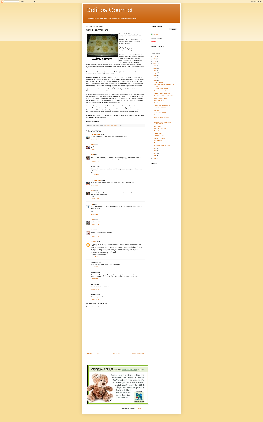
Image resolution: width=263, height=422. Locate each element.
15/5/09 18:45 (95, 139)
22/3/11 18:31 (95, 267)
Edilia (92, 190)
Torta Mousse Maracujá (160, 103)
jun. (155, 78)
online (153, 42)
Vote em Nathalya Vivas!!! (161, 88)
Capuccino (157, 131)
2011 (154, 59)
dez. (155, 66)
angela (93, 144)
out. (155, 70)
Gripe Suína (157, 126)
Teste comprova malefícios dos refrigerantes (162, 122)
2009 (154, 63)
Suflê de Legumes (159, 135)
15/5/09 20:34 (95, 161)
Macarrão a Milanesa (160, 128)
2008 (154, 158)
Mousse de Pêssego (160, 138)
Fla (92, 204)
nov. (155, 68)
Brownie (156, 110)
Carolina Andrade (96, 180)
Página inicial (116, 353)
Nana (92, 230)
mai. (155, 80)
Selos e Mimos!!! (158, 82)
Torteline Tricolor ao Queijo (161, 117)
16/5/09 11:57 (95, 214)
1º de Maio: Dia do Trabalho (162, 145)
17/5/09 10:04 (95, 236)
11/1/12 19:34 (95, 279)
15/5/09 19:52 (95, 149)
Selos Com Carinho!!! (160, 91)
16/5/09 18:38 (95, 224)
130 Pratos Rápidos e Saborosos (163, 96)
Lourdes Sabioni (95, 134)
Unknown (93, 241)
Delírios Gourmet (109, 9)
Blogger (140, 408)
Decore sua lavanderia (160, 98)
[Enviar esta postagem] (120, 125)
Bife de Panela (158, 140)
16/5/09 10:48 (95, 198)
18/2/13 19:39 (95, 299)
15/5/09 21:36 (95, 175)
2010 (154, 61)
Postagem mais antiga (138, 353)
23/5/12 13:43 (95, 289)
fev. (155, 153)
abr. (155, 148)
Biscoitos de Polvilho (160, 112)
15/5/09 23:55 (95, 185)
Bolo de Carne (158, 133)
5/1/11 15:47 (94, 257)
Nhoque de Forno (159, 100)
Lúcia (92, 219)
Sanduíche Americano (160, 108)
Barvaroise (157, 115)
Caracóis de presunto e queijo (162, 105)
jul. (155, 75)
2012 (154, 56)
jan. (155, 155)
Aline (92, 154)
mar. (155, 150)
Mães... (156, 120)
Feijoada (156, 143)
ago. (155, 73)
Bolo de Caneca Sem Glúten (162, 93)
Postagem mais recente (93, 353)
